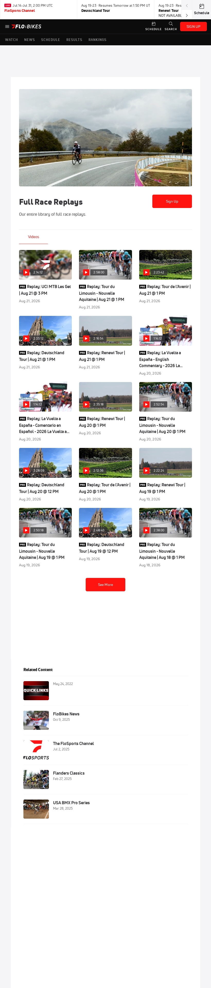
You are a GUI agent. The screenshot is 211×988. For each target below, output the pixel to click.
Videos (33, 236)
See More (105, 584)
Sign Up (172, 201)
